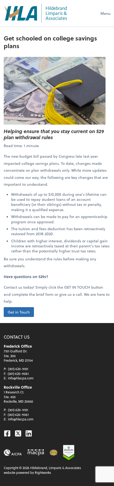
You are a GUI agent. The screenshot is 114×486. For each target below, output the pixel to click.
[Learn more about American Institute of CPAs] (13, 452)
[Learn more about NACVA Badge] (54, 452)
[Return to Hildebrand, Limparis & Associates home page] (35, 13)
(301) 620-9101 (18, 368)
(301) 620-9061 (18, 373)
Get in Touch (19, 312)
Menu (105, 13)
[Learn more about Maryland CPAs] (36, 452)
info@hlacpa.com (20, 378)
